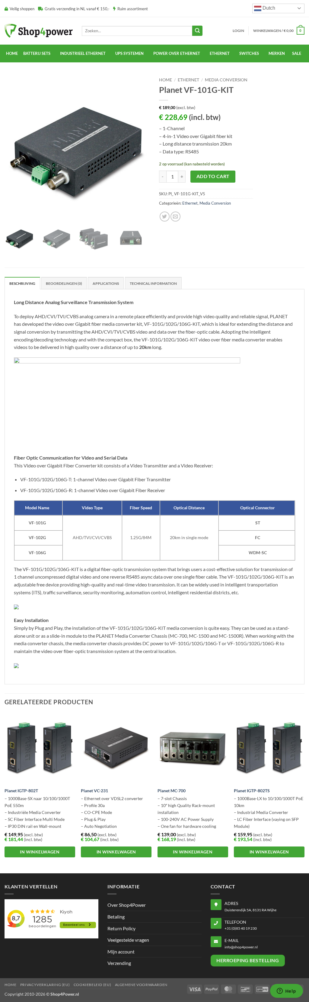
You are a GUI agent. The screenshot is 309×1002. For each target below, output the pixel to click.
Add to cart (213, 176)
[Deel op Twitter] (165, 216)
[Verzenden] (197, 31)
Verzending (119, 963)
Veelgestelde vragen (128, 940)
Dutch (268, 8)
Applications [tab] (106, 283)
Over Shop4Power (126, 905)
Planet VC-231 (94, 790)
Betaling (116, 916)
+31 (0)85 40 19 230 (241, 928)
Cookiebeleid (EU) (92, 984)
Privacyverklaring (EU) (45, 984)
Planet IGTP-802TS (252, 790)
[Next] (304, 792)
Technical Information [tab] (153, 283)
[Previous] (4, 792)
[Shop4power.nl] (39, 30)
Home (12, 53)
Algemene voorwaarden (141, 984)
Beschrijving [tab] (22, 283)
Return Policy (121, 928)
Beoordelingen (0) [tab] (64, 283)
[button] (238, 30)
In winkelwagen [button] (39, 851)
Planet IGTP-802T (21, 790)
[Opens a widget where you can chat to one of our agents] (286, 991)
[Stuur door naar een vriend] (175, 216)
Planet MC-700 (172, 790)
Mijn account (121, 951)
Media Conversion (226, 79)
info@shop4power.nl (241, 947)
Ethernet (220, 53)
